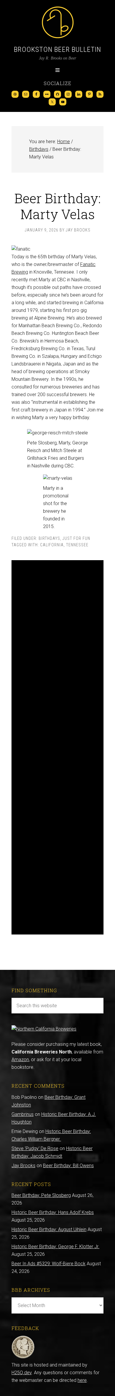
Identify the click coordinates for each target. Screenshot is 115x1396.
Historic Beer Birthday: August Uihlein (49, 1229)
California (52, 544)
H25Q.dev (22, 1372)
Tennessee (77, 544)
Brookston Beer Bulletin (57, 49)
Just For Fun (76, 538)
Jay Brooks (23, 1165)
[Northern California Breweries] (44, 1029)
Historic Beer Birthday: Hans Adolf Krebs (53, 1212)
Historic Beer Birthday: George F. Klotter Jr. (55, 1246)
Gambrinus (23, 1114)
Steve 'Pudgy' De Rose (35, 1148)
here (82, 1380)
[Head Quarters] (23, 1357)
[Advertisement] (57, 747)
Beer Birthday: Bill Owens (68, 1165)
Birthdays (49, 538)
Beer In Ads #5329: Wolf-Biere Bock (49, 1263)
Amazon (20, 1059)
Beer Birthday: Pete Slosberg (41, 1195)
